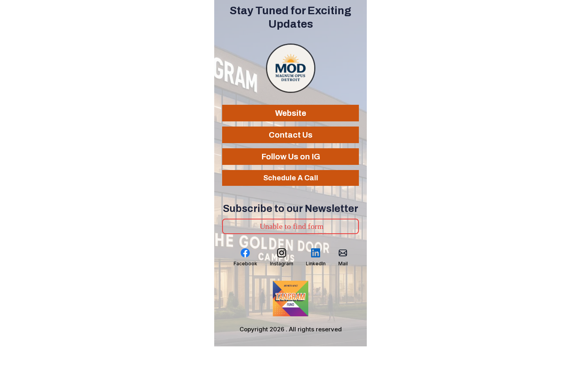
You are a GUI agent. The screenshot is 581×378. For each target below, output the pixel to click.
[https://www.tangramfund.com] (290, 298)
